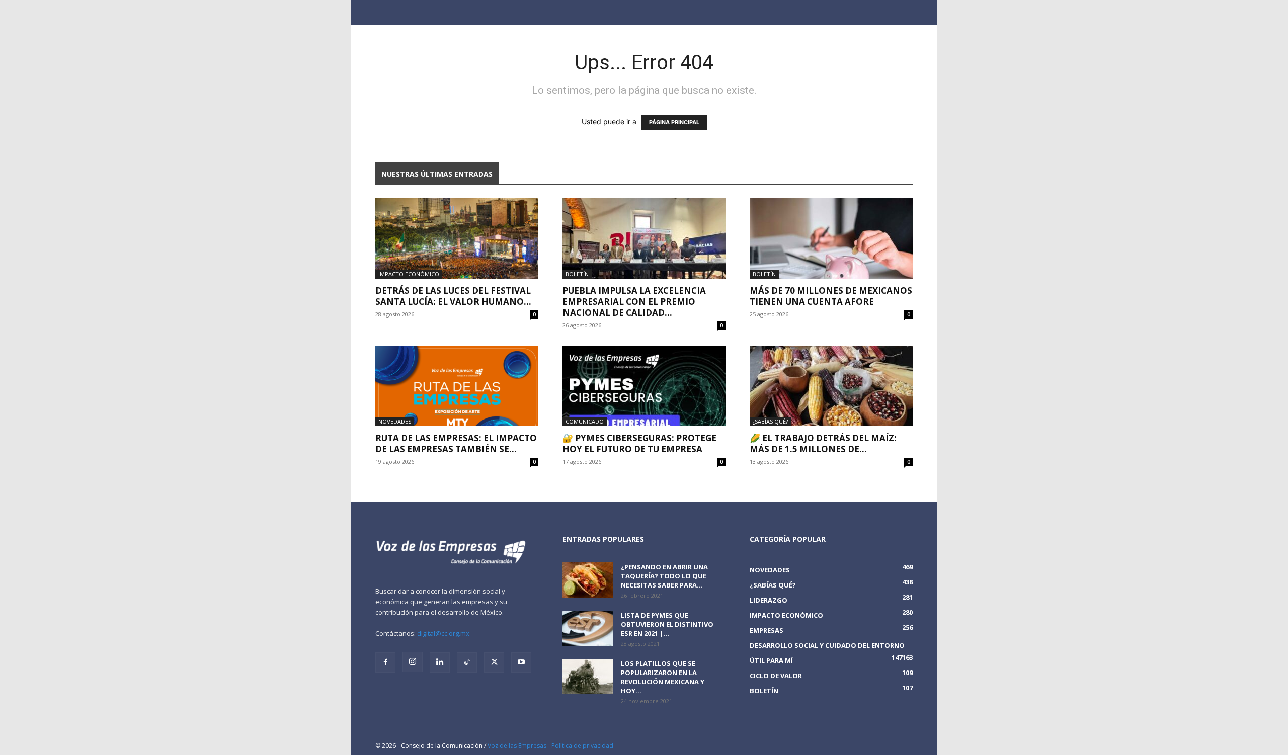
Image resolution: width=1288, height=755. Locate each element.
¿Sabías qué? (770, 421)
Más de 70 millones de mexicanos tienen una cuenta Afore (831, 296)
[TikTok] (467, 662)
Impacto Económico (408, 274)
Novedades (394, 421)
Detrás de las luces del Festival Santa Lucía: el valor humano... (453, 296)
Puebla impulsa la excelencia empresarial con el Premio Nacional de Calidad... (634, 301)
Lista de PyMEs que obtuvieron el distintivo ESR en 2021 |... (667, 624)
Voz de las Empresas (517, 745)
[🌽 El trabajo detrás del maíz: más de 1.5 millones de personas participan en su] (831, 386)
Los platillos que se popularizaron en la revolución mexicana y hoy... (662, 677)
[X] (494, 662)
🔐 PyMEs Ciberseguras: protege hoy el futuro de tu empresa (639, 443)
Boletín (577, 274)
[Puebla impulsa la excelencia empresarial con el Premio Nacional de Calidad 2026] (644, 238)
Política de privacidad (582, 745)
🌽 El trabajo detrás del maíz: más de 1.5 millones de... (823, 443)
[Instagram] (413, 662)
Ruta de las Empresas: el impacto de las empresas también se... (456, 443)
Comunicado (585, 421)
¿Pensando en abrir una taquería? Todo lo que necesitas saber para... (664, 576)
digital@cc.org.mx (443, 633)
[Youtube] (521, 662)
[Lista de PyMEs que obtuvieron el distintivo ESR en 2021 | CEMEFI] (587, 628)
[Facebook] (385, 662)
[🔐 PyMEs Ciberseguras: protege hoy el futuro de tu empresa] (644, 386)
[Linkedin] (440, 662)
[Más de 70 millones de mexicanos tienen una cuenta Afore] (831, 238)
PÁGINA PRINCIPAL (674, 122)
